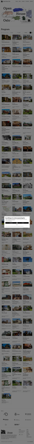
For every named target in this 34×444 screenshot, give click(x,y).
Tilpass (17, 224)
